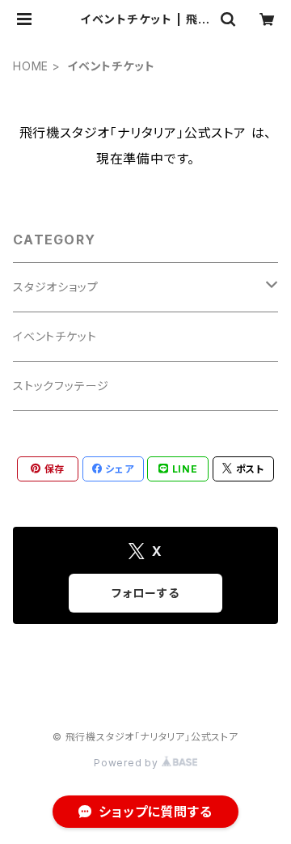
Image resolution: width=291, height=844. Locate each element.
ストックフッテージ (61, 385)
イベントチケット (54, 336)
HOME (30, 66)
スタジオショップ (55, 287)
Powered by (128, 763)
